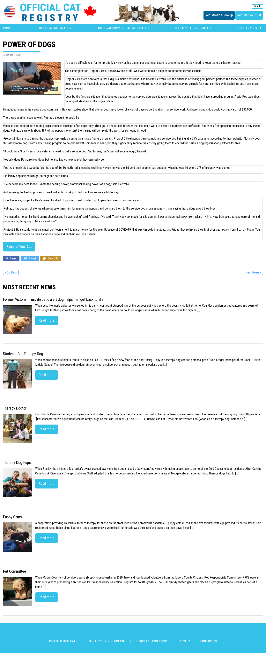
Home (7, 28)
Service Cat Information (53, 28)
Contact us (208, 641)
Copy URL (52, 258)
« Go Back (11, 272)
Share (12, 258)
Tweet (32, 258)
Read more (46, 320)
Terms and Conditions (152, 641)
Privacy (184, 641)
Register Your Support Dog (106, 641)
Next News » (253, 272)
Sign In (257, 6)
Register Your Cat (249, 15)
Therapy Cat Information (192, 28)
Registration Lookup (219, 15)
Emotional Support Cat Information (122, 28)
